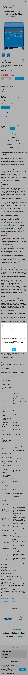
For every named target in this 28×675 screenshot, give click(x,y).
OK (14, 350)
